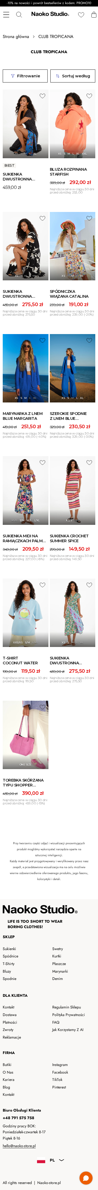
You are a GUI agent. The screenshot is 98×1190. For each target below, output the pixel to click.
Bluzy (7, 971)
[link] (49, 861)
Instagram (60, 1064)
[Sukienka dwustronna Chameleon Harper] (25, 246)
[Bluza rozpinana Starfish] (73, 124)
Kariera (8, 1079)
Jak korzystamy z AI (67, 1029)
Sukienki (9, 948)
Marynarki (60, 971)
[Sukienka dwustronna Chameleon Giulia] (73, 613)
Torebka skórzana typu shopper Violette (23, 785)
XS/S (14, 520)
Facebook (60, 1072)
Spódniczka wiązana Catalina (69, 294)
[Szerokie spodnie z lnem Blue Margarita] (73, 368)
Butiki (7, 1064)
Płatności (10, 1022)
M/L (29, 520)
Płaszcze (59, 963)
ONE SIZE (26, 764)
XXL (84, 154)
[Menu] (6, 14)
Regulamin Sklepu (66, 1007)
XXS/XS (17, 642)
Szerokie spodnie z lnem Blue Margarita (68, 418)
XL (34, 154)
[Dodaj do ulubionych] (42, 96)
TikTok (57, 1079)
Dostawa (10, 1014)
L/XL (37, 520)
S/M (22, 520)
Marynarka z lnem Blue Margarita (22, 416)
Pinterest (59, 1087)
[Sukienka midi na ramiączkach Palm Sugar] (25, 490)
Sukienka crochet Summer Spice (69, 538)
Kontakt (8, 1007)
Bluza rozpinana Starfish (68, 172)
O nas (8, 1072)
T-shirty (8, 963)
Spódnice (10, 956)
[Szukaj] (19, 14)
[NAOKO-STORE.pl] (50, 15)
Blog (6, 1087)
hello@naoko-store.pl (19, 1145)
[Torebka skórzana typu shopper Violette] (25, 735)
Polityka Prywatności (68, 1014)
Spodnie (9, 978)
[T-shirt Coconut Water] (25, 613)
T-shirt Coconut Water (20, 660)
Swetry (57, 948)
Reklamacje (12, 1037)
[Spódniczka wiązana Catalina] (73, 246)
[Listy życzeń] (81, 14)
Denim (57, 978)
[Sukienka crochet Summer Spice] (73, 490)
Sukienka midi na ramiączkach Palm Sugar (22, 541)
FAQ (55, 1022)
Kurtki (56, 956)
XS (16, 154)
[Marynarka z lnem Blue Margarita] (25, 368)
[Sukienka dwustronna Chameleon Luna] (25, 124)
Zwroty (8, 1029)
